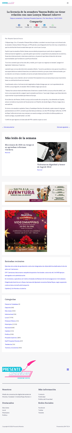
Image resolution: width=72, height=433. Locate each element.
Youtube (41, 412)
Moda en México (10, 321)
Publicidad (41, 397)
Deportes (8, 307)
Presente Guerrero (36, 18)
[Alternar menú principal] (68, 3)
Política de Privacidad (45, 399)
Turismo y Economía (11, 348)
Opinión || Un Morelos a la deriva (15, 288)
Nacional (26, 18)
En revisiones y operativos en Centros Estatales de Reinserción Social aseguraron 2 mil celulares (35, 279)
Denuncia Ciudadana (11, 304)
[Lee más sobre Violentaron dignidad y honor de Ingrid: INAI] (52, 152)
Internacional (9, 314)
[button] (68, 370)
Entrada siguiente (63, 127)
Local (6, 317)
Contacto (41, 394)
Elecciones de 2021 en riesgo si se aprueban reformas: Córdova (19, 147)
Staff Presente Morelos (12, 341)
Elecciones (8, 311)
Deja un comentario (16, 18)
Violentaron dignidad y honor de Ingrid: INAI (51, 165)
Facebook (41, 408)
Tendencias (8, 344)
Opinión (7, 331)
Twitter (40, 410)
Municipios (8, 324)
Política (7, 334)
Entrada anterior (8, 127)
